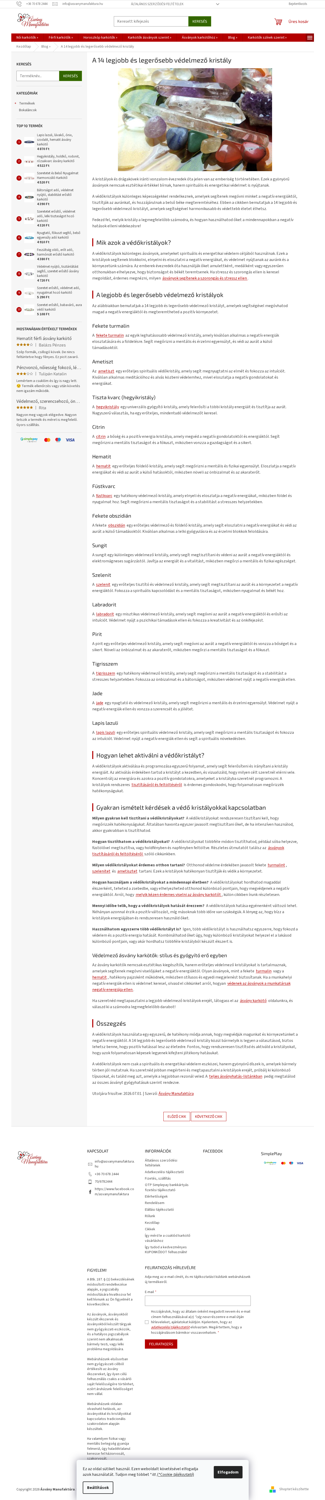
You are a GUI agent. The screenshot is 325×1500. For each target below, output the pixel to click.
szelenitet (101, 871)
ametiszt (106, 371)
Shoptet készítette (294, 1489)
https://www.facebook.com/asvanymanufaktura (114, 1192)
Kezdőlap (152, 1222)
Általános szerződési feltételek (157, 4)
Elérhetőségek (156, 1196)
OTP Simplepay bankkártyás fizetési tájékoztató (167, 1187)
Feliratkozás (161, 1344)
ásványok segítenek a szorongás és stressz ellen (205, 278)
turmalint (276, 865)
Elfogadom (228, 1472)
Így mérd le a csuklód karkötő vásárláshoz (167, 1238)
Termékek (27, 103)
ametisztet (127, 871)
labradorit (105, 614)
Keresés (199, 21)
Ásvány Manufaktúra (176, 1093)
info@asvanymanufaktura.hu (115, 1164)
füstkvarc (104, 496)
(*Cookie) (175, 1474)
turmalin (264, 971)
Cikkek (150, 1229)
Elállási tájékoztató (159, 1209)
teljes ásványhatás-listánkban (235, 1076)
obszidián (116, 525)
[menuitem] (27, 37)
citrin (101, 436)
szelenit (103, 584)
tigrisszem (105, 673)
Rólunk (150, 1216)
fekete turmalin (110, 335)
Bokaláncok (28, 110)
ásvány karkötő (253, 1001)
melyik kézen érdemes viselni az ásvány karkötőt (179, 894)
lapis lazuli (105, 732)
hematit (103, 466)
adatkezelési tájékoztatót (170, 1327)
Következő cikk (208, 1116)
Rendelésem (154, 1203)
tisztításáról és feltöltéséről (157, 785)
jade (99, 703)
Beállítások (98, 1487)
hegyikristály (107, 407)
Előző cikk (177, 1116)
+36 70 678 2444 (107, 1174)
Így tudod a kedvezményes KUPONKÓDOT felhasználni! (166, 1250)
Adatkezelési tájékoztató (164, 1172)
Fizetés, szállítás (158, 1178)
